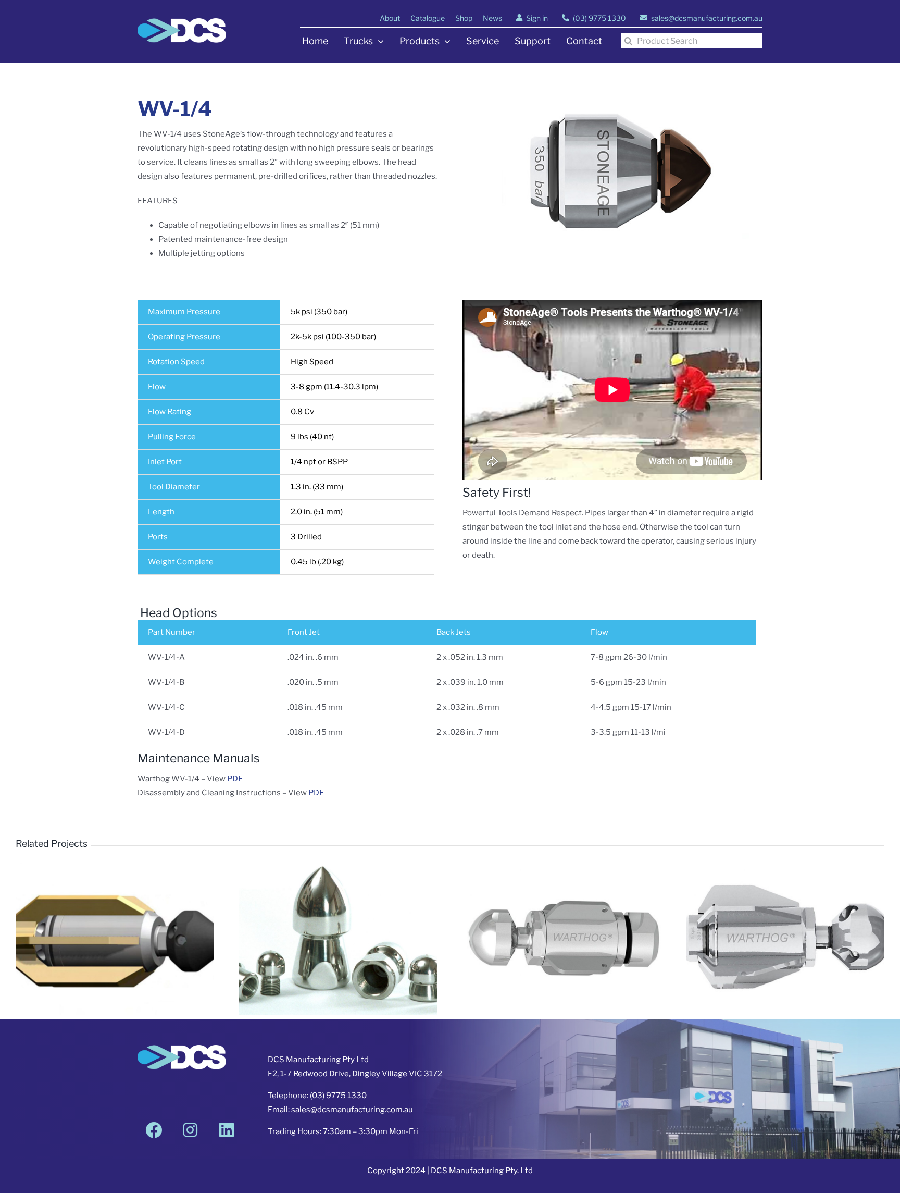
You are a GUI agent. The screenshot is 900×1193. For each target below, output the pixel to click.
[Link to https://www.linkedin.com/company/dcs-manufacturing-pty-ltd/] (226, 1130)
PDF (235, 778)
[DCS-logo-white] (182, 22)
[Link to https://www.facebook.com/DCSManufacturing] (153, 1130)
